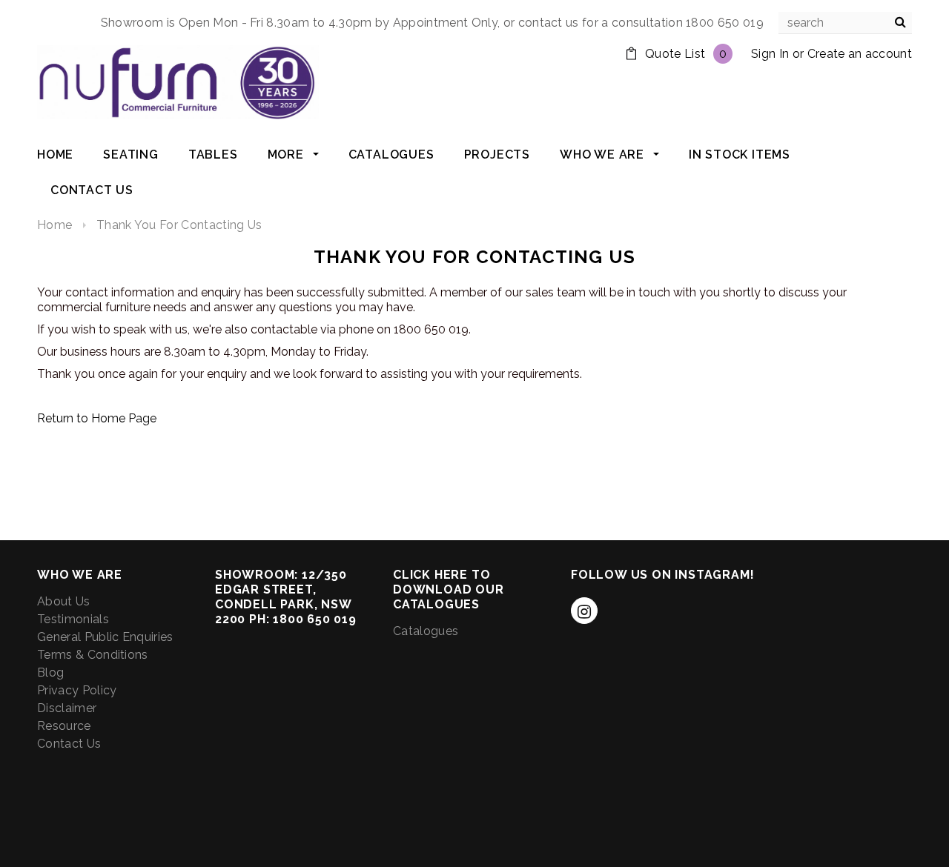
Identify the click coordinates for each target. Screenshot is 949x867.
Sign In (770, 54)
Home (54, 225)
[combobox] (845, 23)
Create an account (859, 54)
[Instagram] (584, 610)
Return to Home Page (96, 418)
